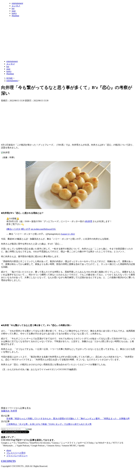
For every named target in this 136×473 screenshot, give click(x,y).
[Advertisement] (49, 52)
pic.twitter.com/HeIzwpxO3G (43, 229)
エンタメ (16, 6)
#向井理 (88, 221)
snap (14, 11)
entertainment (17, 3)
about (8, 450)
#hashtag (15, 15)
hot (13, 8)
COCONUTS (8, 461)
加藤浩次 (5, 411)
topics (14, 13)
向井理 (14, 411)
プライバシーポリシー (17, 456)
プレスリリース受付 (16, 453)
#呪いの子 (25, 229)
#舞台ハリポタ (13, 229)
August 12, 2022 (68, 234)
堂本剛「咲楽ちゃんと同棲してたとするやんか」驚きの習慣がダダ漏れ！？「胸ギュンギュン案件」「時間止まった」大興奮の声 (68, 418)
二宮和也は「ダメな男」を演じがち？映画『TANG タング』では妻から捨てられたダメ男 (49, 424)
